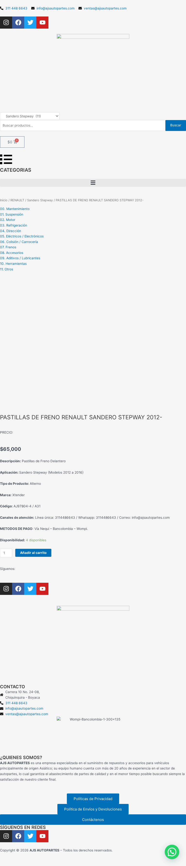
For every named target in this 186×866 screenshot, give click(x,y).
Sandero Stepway (40, 200)
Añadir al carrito (33, 553)
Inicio (4, 200)
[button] (93, 183)
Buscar (175, 125)
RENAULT (17, 200)
